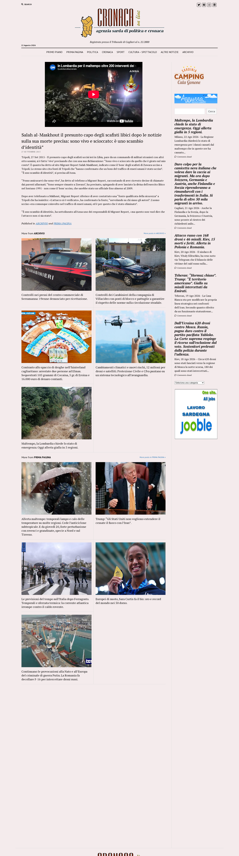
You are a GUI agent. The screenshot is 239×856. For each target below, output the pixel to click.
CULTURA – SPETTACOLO (142, 52)
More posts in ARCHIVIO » (155, 233)
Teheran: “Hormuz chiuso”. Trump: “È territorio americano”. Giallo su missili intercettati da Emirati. (195, 283)
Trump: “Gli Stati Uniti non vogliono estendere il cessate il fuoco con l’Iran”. (128, 521)
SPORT (121, 52)
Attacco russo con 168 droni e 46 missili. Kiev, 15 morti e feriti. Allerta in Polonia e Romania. (194, 241)
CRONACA (107, 52)
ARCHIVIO (187, 52)
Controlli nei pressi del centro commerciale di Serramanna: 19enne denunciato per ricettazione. (54, 297)
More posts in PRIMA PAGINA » (153, 457)
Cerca (211, 111)
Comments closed (184, 157)
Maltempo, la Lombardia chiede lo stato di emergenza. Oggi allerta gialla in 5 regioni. (49, 445)
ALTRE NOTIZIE (170, 52)
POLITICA (92, 52)
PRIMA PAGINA (74, 52)
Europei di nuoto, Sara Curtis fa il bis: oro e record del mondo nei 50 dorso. (128, 601)
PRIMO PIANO (54, 52)
